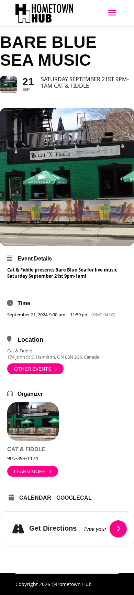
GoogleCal (74, 498)
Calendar (35, 498)
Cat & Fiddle (19, 351)
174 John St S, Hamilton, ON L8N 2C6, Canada (53, 357)
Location (30, 339)
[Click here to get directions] (118, 529)
